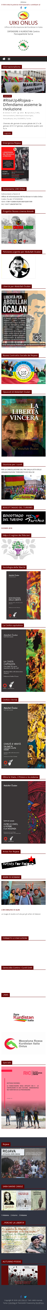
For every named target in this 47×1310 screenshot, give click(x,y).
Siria (15, 119)
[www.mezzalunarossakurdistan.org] (9, 1000)
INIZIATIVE (7, 96)
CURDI (37, 113)
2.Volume (14, 1215)
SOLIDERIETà (21, 119)
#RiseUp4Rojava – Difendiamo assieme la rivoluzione (22, 104)
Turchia (28, 119)
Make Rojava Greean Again (24, 116)
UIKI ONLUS (23, 22)
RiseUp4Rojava (8, 119)
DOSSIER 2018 (6, 528)
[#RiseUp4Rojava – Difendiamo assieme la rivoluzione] (23, 72)
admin (22, 113)
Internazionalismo (9, 116)
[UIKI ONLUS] (4, 59)
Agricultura (30, 113)
